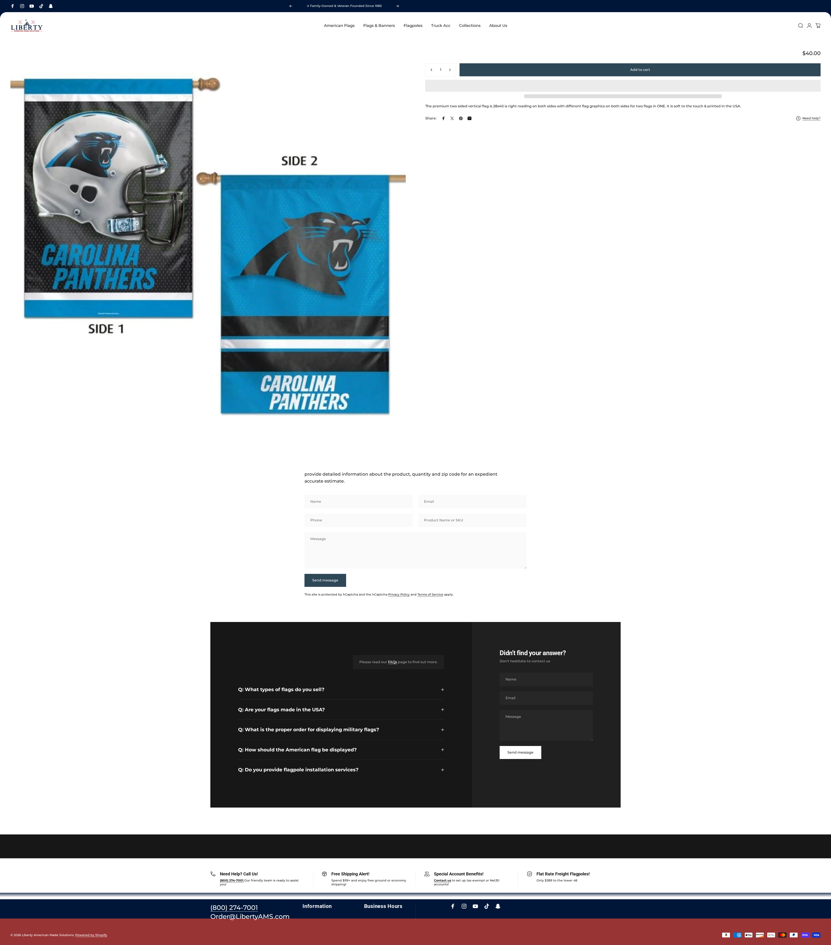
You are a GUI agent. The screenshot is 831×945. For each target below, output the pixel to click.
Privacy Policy (399, 594)
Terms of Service (430, 594)
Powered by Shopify (91, 935)
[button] (623, 86)
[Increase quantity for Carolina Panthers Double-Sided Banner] (451, 70)
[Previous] (291, 6)
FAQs (392, 662)
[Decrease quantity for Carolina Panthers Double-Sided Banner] (430, 70)
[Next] (397, 6)
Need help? (811, 118)
